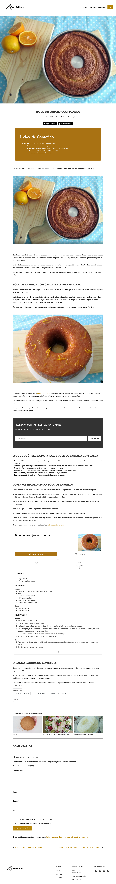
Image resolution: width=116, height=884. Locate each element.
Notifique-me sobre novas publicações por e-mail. (33, 823)
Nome (15, 792)
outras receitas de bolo (55, 525)
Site (14, 810)
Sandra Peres (63, 117)
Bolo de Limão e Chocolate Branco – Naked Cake (57, 734)
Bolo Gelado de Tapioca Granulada (84, 734)
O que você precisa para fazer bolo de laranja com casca (47, 148)
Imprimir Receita (66, 124)
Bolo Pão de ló (17, 734)
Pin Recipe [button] (81, 554)
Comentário (18, 771)
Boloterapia (71, 117)
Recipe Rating (18, 766)
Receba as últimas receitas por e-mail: (41, 146)
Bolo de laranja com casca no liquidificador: (40, 143)
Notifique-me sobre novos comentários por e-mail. (33, 819)
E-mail (16, 801)
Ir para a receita (51, 124)
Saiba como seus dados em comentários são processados (67, 837)
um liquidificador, (43, 393)
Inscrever (94, 438)
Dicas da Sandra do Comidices (42, 153)
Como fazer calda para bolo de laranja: (45, 150)
